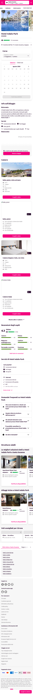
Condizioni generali (6, 601)
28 (20, 88)
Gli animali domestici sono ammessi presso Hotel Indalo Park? (16, 420)
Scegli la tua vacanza (6, 658)
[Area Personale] (31, 2)
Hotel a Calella (6, 555)
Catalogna (7, 8)
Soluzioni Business (6, 622)
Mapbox (21, 136)
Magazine (3, 664)
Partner (3, 617)
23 (28, 84)
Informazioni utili (5, 636)
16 (28, 80)
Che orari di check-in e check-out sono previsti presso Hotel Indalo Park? (16, 406)
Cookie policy (4, 606)
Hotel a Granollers (7, 569)
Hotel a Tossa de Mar (8, 562)
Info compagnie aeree (6, 634)
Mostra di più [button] (6, 390)
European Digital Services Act (8, 639)
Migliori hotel (4, 661)
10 (4, 80)
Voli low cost (4, 656)
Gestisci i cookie (5, 609)
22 (24, 84)
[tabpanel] (16, 563)
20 (16, 84)
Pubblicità (3, 614)
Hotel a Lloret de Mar (8, 552)
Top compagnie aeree (6, 650)
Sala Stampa (4, 619)
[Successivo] (28, 66)
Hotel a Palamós (7, 571)
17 (4, 84)
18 (8, 84)
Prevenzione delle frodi (7, 644)
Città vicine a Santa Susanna (10, 547)
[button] (15, 20)
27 (16, 88)
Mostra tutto (5, 131)
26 (12, 88)
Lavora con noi (4, 611)
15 (24, 80)
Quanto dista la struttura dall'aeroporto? (13, 414)
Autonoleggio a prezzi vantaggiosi (9, 653)
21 (20, 84)
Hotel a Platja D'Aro (7, 559)
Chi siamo (3, 598)
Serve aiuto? (4, 628)
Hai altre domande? (12, 434)
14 (20, 80)
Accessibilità (4, 641)
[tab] (10, 547)
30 (28, 88)
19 (12, 84)
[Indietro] (4, 66)
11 (8, 80)
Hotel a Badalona (7, 573)
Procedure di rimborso (6, 631)
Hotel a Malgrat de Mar (8, 564)
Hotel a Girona (6, 557)
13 (16, 80)
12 (12, 80)
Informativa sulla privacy (7, 603)
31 (4, 92)
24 (4, 88)
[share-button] (26, 13)
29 (24, 88)
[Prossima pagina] (30, 547)
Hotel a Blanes (6, 566)
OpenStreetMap (28, 136)
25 (8, 88)
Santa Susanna (17, 8)
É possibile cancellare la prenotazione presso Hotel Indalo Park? (16, 428)
